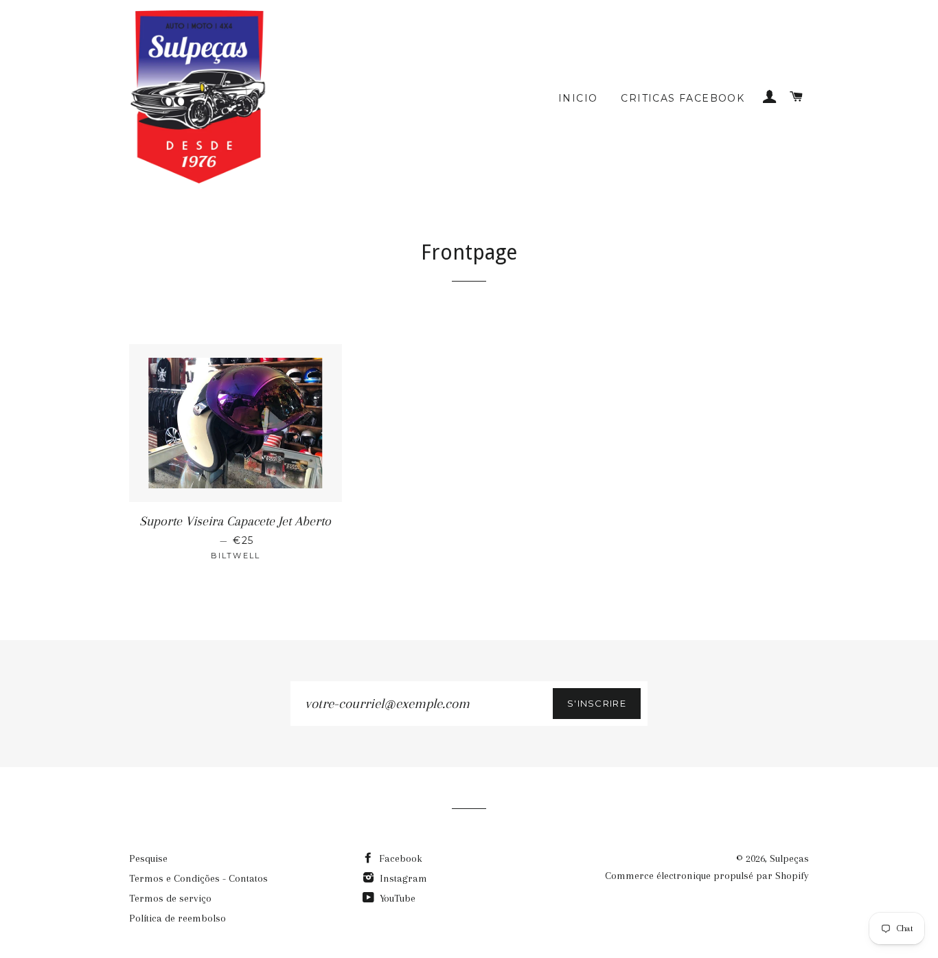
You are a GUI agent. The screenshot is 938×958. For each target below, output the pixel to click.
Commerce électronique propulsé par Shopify (707, 875)
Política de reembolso (177, 918)
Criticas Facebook (682, 98)
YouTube (396, 898)
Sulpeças (789, 858)
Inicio (577, 98)
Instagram (402, 878)
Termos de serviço (170, 898)
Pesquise (148, 858)
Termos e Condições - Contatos (198, 878)
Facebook (399, 858)
